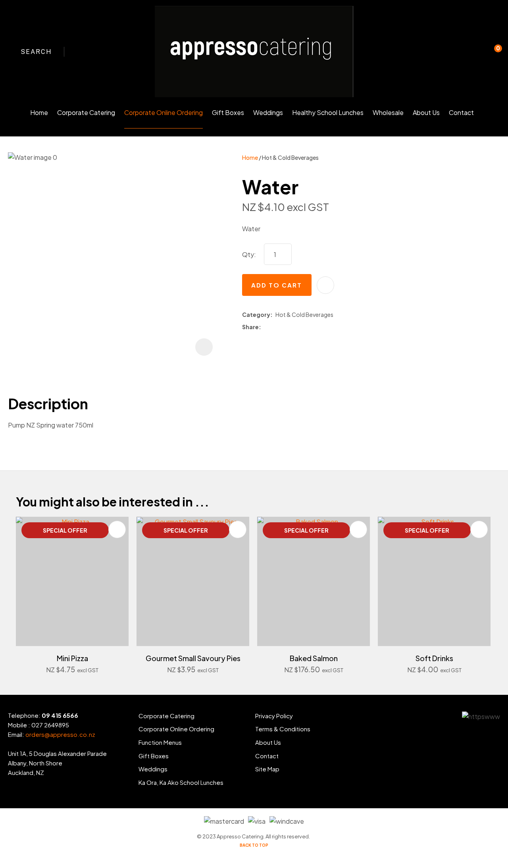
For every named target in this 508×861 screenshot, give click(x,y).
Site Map (267, 769)
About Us (426, 112)
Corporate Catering (86, 112)
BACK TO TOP (254, 845)
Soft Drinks (434, 658)
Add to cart (276, 285)
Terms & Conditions (282, 729)
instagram (95, 51)
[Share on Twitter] (275, 327)
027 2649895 (50, 725)
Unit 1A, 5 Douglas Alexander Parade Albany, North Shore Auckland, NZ (57, 763)
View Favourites (476, 51)
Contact (461, 112)
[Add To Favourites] (325, 285)
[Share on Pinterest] (298, 327)
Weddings (268, 112)
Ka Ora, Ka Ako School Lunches (181, 782)
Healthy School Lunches (328, 112)
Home (39, 112)
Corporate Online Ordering (163, 112)
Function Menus (160, 742)
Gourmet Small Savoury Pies (193, 658)
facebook (81, 51)
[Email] (287, 327)
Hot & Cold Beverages (290, 157)
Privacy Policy (274, 715)
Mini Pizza (72, 658)
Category (256, 314)
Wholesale (388, 112)
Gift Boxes (228, 112)
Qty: (249, 254)
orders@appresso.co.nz (60, 734)
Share (250, 326)
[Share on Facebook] (265, 327)
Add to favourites (117, 529)
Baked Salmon (314, 658)
